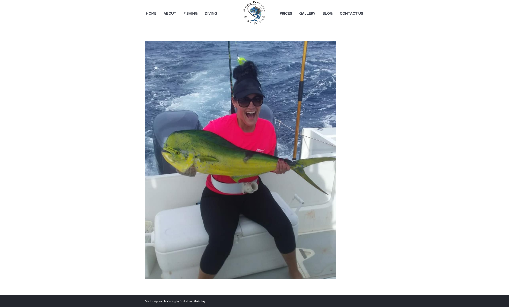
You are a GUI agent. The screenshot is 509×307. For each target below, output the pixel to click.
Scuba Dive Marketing (192, 301)
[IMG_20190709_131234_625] (254, 160)
